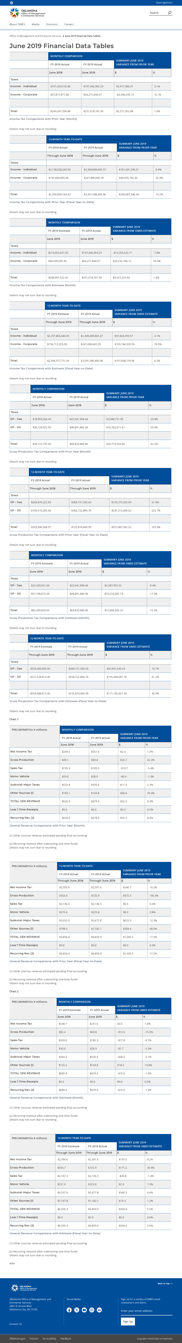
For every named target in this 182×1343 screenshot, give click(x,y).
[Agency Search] (169, 13)
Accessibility (49, 1338)
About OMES (17, 24)
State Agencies (164, 2)
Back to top (164, 1284)
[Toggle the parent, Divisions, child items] (58, 24)
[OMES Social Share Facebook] (69, 1309)
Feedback (66, 1338)
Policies (34, 1338)
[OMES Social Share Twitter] (76, 1309)
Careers (69, 24)
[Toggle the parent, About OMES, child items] (26, 24)
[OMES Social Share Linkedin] (99, 1309)
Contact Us (16, 1324)
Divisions (52, 24)
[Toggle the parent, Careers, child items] (75, 24)
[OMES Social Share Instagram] (91, 1309)
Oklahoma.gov (18, 1338)
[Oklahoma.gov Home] (12, 2)
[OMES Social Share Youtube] (84, 1309)
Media (35, 24)
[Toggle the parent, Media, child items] (40, 24)
